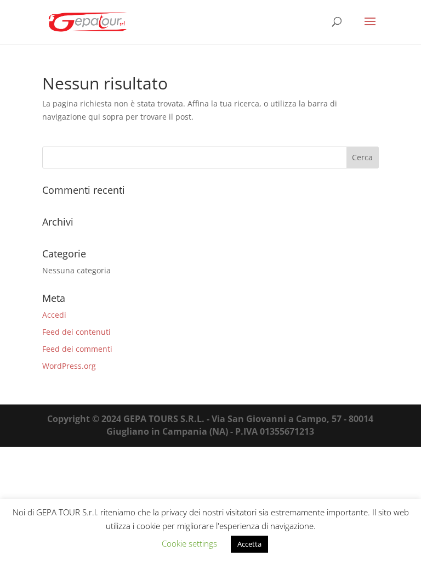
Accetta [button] (249, 544)
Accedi (54, 315)
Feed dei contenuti (76, 332)
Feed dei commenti (77, 349)
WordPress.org (69, 366)
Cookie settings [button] (189, 543)
